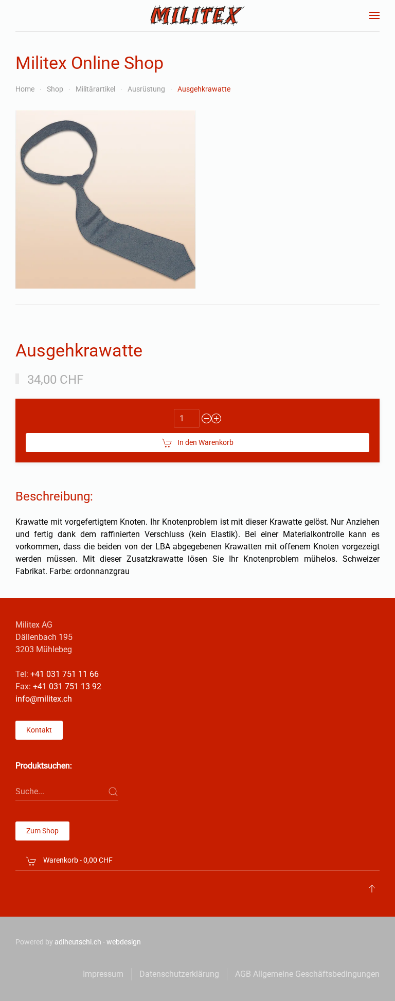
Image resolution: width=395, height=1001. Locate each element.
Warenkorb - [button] (77, 860)
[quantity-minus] (207, 418)
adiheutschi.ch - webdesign (98, 942)
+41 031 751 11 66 (64, 674)
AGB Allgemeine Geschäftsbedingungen (307, 974)
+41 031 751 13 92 (67, 686)
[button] (374, 15)
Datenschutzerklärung (179, 974)
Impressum (103, 974)
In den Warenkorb (205, 442)
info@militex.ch (43, 699)
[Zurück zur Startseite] (198, 15)
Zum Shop (42, 831)
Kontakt (39, 730)
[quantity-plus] (216, 418)
